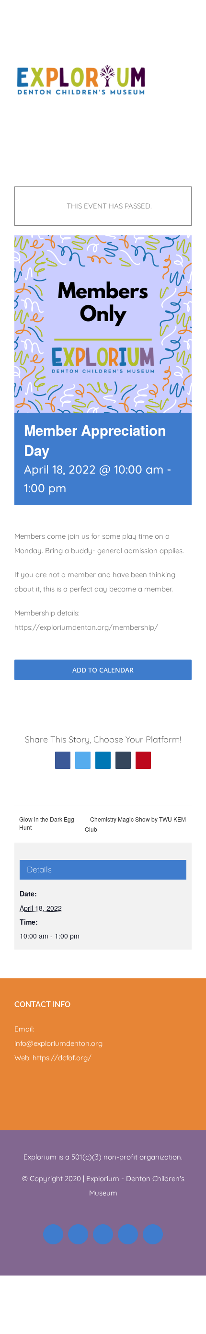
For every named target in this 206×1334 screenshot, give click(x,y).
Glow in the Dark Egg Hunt (46, 823)
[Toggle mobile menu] (188, 15)
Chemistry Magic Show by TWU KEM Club (135, 824)
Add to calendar (103, 670)
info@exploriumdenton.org (58, 1043)
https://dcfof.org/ (62, 1057)
